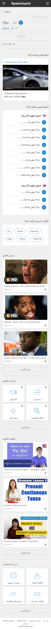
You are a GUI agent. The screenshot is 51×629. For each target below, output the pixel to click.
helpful (17, 96)
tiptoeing (37, 238)
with (6, 96)
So (5, 93)
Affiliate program (8, 621)
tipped (20, 231)
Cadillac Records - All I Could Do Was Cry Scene (24, 286)
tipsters (22, 238)
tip (14, 44)
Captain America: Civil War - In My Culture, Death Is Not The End (25, 358)
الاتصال (25, 624)
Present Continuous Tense (15, 505)
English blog (21, 621)
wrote (23, 93)
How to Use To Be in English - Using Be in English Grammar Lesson (25, 469)
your (11, 96)
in (27, 93)
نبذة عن (46, 621)
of (14, 93)
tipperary (34, 231)
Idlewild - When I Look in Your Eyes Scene (22, 322)
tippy (9, 238)
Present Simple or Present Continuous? (21, 541)
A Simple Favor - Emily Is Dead (16, 62)
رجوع (8, 11)
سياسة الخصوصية (35, 621)
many (10, 93)
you (17, 93)
